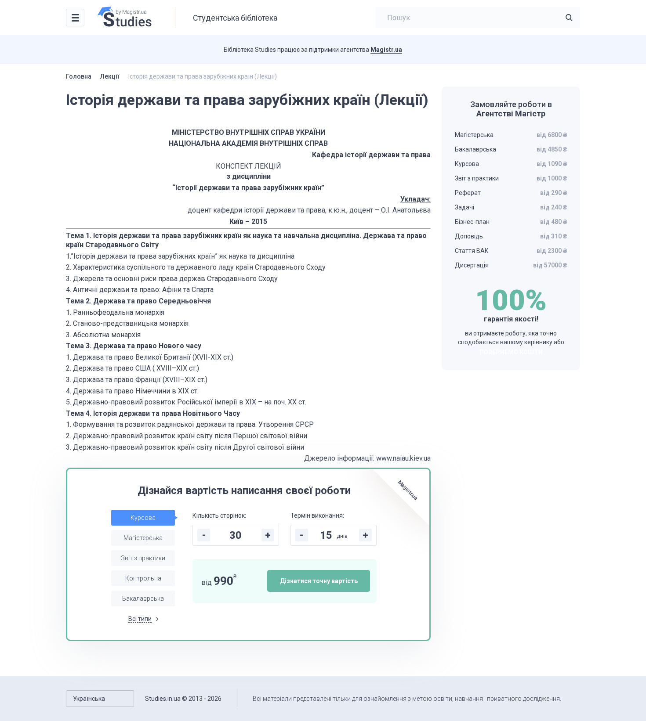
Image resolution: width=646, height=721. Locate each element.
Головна (78, 76)
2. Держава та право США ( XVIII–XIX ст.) (132, 368)
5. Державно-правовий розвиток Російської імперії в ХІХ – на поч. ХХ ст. (186, 402)
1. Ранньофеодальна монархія (115, 312)
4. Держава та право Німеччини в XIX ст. (132, 391)
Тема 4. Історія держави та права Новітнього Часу (153, 413)
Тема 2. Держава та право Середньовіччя (138, 301)
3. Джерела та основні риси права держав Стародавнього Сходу (172, 278)
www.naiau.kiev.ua (403, 458)
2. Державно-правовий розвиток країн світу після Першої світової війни (186, 436)
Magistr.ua (386, 49)
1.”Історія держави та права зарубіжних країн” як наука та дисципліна (180, 256)
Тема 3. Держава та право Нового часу (133, 346)
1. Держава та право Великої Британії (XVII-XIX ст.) (149, 357)
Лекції (110, 76)
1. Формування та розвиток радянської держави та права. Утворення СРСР (190, 424)
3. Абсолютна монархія (103, 335)
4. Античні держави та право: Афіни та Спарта (140, 289)
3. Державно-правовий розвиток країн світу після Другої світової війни (185, 447)
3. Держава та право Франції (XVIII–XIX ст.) (136, 379)
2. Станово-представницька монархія (127, 323)
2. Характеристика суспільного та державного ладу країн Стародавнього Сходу (196, 267)
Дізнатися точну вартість (319, 580)
